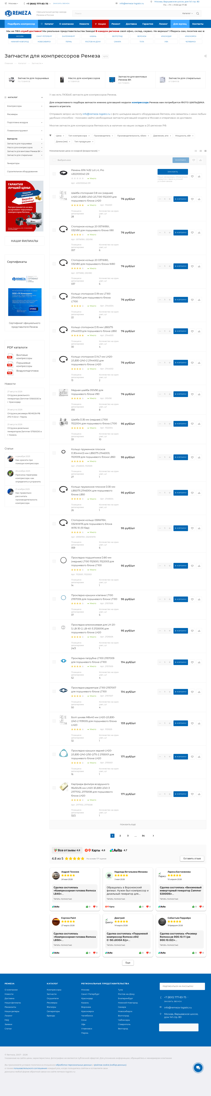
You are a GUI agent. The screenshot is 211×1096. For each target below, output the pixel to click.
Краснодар (166, 36)
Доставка (9, 998)
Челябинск (191, 42)
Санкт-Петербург (44, 36)
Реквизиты (10, 1007)
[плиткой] (196, 150)
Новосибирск (44, 42)
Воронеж (141, 36)
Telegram (85, 3)
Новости (10, 383)
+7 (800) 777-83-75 (37, 3)
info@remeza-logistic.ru (132, 3)
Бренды (51, 1015)
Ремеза (10, 983)
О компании (11, 989)
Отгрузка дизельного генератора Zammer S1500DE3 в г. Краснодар (24, 398)
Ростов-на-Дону (93, 42)
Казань (93, 36)
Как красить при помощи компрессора (27, 462)
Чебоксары (124, 1020)
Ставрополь (124, 1024)
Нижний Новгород (20, 42)
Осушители (53, 998)
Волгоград (117, 36)
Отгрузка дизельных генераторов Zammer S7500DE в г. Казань (24, 431)
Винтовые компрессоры (24, 357)
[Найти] (197, 13)
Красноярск (190, 36)
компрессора (140, 102)
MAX (98, 3)
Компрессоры (54, 989)
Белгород (123, 1028)
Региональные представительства (105, 983)
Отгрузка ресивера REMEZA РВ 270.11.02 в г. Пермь (23, 415)
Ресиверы (52, 1002)
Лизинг (8, 1015)
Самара (117, 42)
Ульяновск (86, 1028)
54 (143, 835)
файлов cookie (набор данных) (110, 1065)
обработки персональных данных (74, 1065)
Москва (19, 36)
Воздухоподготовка (27, 370)
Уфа (166, 42)
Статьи (9, 448)
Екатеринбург (68, 36)
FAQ (7, 1020)
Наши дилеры (12, 1011)
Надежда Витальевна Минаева (131, 871)
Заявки (8, 1024)
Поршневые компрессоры (24, 365)
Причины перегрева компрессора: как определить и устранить (28, 478)
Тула (142, 42)
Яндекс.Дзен (104, 3)
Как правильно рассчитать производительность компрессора (26, 498)
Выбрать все (64, 160)
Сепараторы (53, 1011)
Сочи (84, 1020)
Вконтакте (78, 3)
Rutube (91, 3)
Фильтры (51, 1007)
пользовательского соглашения (30, 1068)
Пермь (69, 42)
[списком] (200, 150)
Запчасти (52, 994)
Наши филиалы (13, 1002)
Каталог (52, 983)
